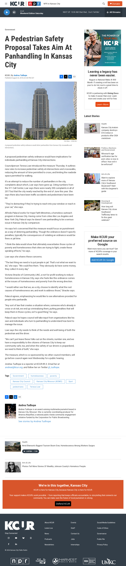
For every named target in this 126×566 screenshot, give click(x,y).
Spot (71, 381)
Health (104, 124)
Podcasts (48, 539)
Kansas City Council (21, 381)
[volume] (14, 12)
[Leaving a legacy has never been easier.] (102, 48)
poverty (53, 376)
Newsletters (49, 545)
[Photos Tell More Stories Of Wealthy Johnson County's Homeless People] (13, 467)
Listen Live (49, 528)
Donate (116, 3)
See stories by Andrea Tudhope (34, 421)
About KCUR (49, 523)
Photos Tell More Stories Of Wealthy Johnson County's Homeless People (54, 466)
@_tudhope (53, 367)
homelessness (37, 376)
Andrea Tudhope (20, 75)
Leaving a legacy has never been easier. (102, 73)
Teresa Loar (35, 387)
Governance (101, 534)
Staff (73, 528)
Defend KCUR (63, 503)
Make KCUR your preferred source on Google (102, 240)
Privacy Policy (102, 545)
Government (10, 29)
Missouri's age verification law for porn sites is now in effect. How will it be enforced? (109, 159)
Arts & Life (105, 174)
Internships (75, 545)
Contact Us (75, 534)
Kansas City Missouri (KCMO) (49, 381)
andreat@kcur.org (13, 367)
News (47, 534)
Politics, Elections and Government (108, 149)
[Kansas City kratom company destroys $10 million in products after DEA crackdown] (92, 128)
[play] (7, 12)
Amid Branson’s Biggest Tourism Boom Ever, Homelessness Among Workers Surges (58, 445)
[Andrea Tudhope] (10, 411)
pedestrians (18, 387)
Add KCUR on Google (103, 259)
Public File (101, 539)
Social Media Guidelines (106, 523)
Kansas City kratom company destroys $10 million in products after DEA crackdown (109, 132)
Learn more (103, 104)
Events (73, 523)
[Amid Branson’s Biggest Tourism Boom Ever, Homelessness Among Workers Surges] (13, 446)
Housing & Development (106, 202)
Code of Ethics (102, 528)
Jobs (73, 539)
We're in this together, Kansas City (63, 485)
